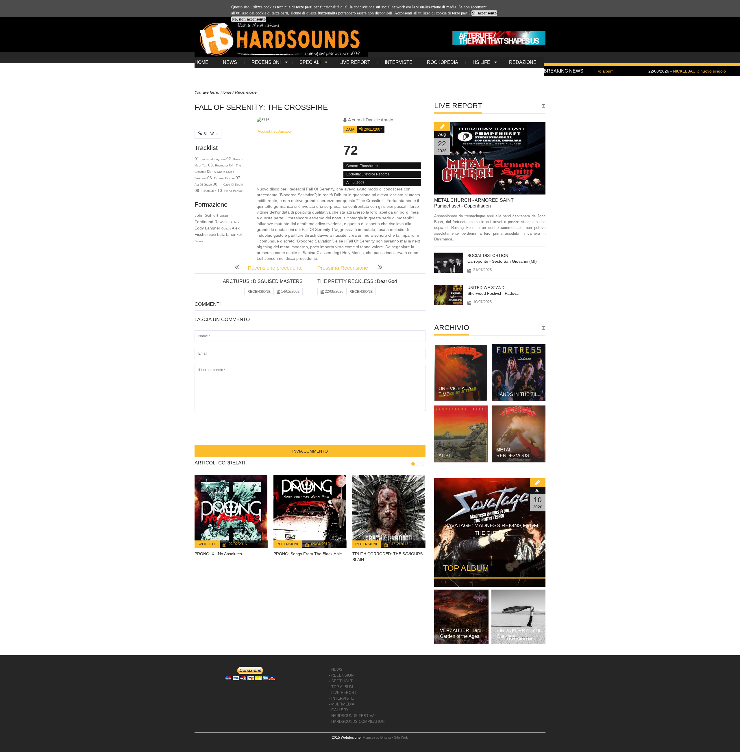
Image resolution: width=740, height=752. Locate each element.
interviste (398, 62)
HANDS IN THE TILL (518, 394)
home (201, 62)
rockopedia (442, 62)
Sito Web (211, 134)
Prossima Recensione (343, 268)
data (350, 129)
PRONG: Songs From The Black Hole (307, 553)
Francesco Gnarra (377, 738)
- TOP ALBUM (341, 687)
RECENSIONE (259, 292)
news (230, 62)
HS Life (481, 62)
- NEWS (336, 669)
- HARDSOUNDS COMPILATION (356, 721)
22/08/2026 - (654, 71)
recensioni (266, 62)
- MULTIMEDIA (341, 704)
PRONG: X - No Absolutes (218, 553)
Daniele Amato (379, 119)
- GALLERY (339, 710)
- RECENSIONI (342, 675)
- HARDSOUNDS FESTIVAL (353, 716)
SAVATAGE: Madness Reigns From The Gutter (491, 529)
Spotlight (207, 544)
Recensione (287, 544)
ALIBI (444, 455)
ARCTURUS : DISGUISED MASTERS (263, 281)
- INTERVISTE (341, 698)
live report (354, 62)
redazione (522, 62)
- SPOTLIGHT (341, 681)
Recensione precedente (275, 268)
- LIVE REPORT (342, 692)
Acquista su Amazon (274, 131)
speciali (310, 62)
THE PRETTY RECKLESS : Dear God (357, 281)
